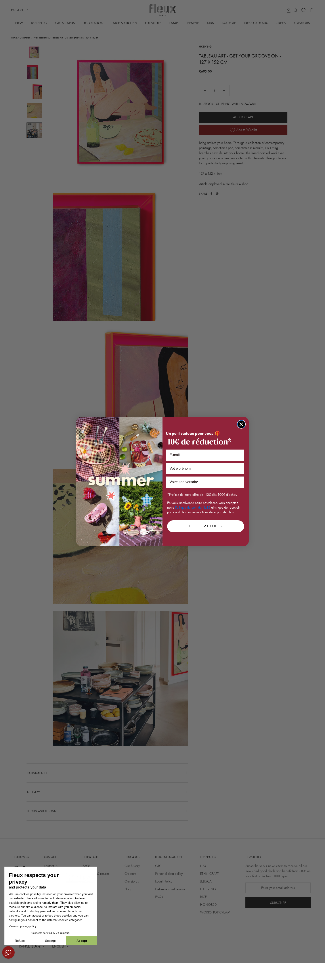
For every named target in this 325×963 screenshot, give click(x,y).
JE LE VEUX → (205, 526)
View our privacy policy (22, 926)
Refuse (20, 940)
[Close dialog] (241, 424)
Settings (50, 940)
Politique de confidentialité (192, 507)
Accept (81, 940)
